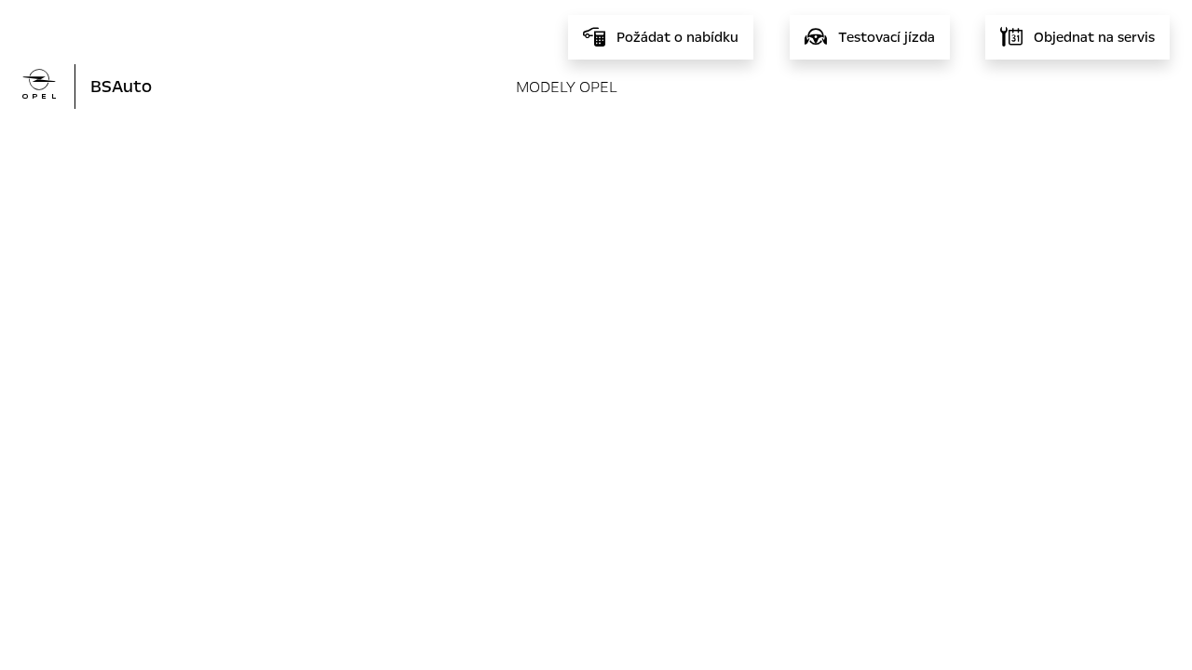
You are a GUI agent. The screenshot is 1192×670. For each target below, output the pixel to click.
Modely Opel (566, 87)
